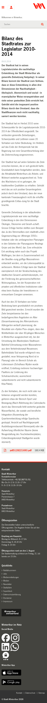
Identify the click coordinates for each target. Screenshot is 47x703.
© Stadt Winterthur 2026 (12, 699)
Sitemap (41, 693)
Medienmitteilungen (11, 577)
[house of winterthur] (11, 616)
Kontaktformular (9, 477)
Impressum (7, 601)
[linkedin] (6, 650)
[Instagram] (15, 641)
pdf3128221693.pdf (20, 450)
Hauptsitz (6, 491)
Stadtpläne (7, 587)
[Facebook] (6, 641)
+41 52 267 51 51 (22, 479)
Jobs (5, 574)
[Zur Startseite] (35, 6)
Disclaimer (7, 598)
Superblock (7, 591)
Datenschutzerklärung (12, 594)
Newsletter (7, 584)
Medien (6, 581)
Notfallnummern (9, 570)
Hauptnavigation (3, 7)
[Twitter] (19, 641)
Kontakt (19, 693)
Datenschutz (30, 693)
